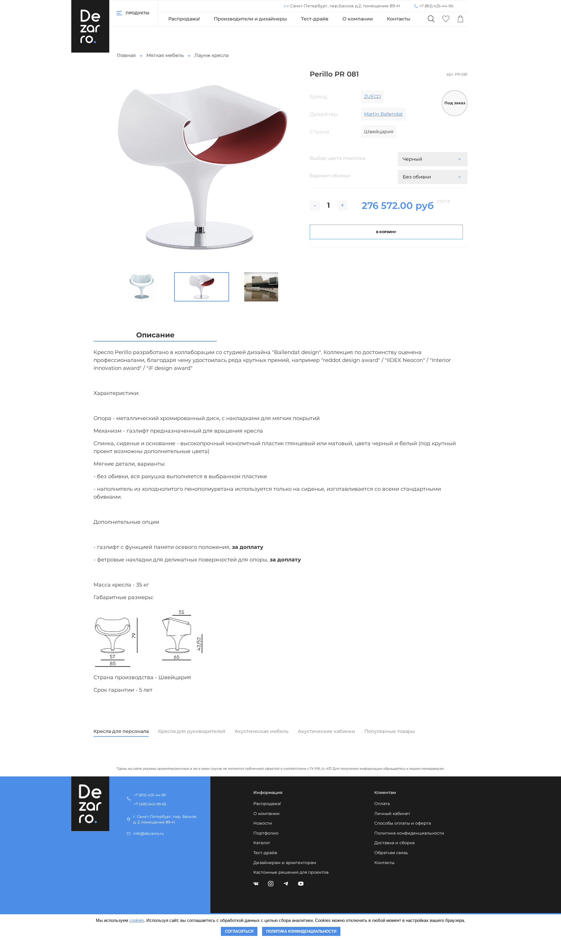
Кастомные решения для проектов (291, 872)
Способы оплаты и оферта (402, 823)
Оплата (382, 803)
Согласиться (239, 931)
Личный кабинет (392, 813)
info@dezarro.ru (148, 833)
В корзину (386, 232)
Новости (262, 823)
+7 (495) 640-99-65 (150, 804)
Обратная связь (391, 852)
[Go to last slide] (107, 286)
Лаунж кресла (211, 55)
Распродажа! (184, 19)
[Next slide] (291, 169)
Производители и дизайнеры (250, 19)
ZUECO (372, 96)
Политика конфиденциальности (409, 833)
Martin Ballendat (383, 114)
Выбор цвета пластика (337, 158)
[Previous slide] (112, 169)
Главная (126, 55)
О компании (357, 19)
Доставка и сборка (394, 842)
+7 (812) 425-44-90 (436, 6)
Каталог (261, 842)
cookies (136, 920)
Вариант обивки (330, 175)
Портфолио (265, 833)
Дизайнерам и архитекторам (284, 862)
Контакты (398, 19)
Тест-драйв (314, 19)
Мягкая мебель (165, 55)
